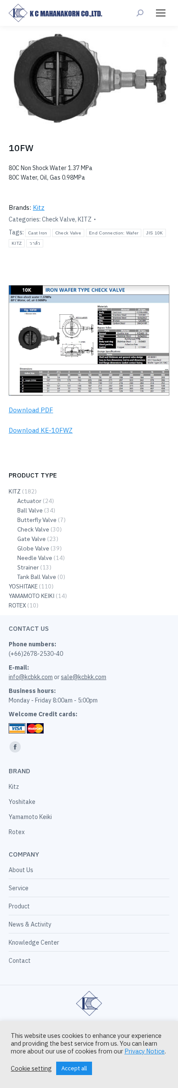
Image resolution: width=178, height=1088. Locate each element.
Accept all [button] (74, 1068)
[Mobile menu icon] (160, 13)
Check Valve (58, 219)
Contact (20, 961)
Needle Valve (34, 557)
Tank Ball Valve (36, 576)
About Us (21, 870)
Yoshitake (22, 802)
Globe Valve (33, 548)
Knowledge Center (34, 942)
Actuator (29, 500)
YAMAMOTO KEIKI (31, 595)
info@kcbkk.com (31, 677)
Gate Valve (31, 538)
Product (19, 906)
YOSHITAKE (23, 586)
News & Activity (30, 924)
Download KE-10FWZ (41, 430)
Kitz (38, 207)
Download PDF (31, 410)
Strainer (28, 567)
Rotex (17, 832)
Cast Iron (38, 233)
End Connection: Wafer (113, 233)
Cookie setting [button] (31, 1068)
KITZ (85, 219)
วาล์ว (34, 243)
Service (19, 888)
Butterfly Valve (37, 519)
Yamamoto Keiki (30, 817)
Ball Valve (30, 510)
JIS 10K (154, 233)
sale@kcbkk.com (83, 677)
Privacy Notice (144, 1051)
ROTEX (17, 605)
